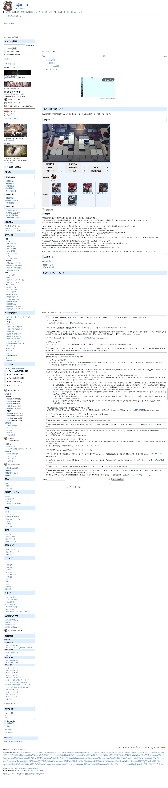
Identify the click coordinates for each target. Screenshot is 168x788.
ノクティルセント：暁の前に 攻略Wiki (93, 760)
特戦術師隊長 (56, 193)
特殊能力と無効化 (12, 294)
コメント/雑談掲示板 (11, 653)
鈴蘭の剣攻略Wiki (107, 760)
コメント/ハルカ (10, 668)
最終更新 (74, 12)
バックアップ (38, 12)
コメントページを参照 (70, 313)
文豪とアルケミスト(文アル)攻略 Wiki (20, 752)
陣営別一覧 (17, 334)
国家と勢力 (8, 552)
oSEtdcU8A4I (74, 416)
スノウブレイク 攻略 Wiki (33, 758)
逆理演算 (14, 355)
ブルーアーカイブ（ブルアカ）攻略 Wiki (42, 754)
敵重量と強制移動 (12, 301)
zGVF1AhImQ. (79, 379)
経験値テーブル (11, 287)
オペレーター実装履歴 (11, 118)
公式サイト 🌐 (8, 162)
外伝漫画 (9, 577)
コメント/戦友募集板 (11, 660)
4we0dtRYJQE (142, 362)
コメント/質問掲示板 (11, 645)
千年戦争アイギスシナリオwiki (41, 761)
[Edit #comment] (64, 272)
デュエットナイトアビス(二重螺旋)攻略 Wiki (141, 761)
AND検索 (31, 45)
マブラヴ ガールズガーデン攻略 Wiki (110, 763)
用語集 (7, 549)
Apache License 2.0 (39, 773)
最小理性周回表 (12, 425)
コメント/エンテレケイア (13, 677)
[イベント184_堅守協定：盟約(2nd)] (17, 72)
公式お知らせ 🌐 (12, 599)
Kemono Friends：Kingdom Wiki (18, 758)
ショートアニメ (11, 574)
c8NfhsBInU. (78, 450)
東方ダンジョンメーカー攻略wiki (122, 761)
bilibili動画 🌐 (46, 261)
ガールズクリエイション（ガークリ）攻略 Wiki (60, 758)
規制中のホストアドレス (14, 217)
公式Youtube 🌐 (9, 140)
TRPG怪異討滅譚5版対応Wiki (13, 764)
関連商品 (8, 589)
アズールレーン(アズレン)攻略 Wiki (58, 752)
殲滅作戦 (8, 423)
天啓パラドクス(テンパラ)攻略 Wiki (117, 755)
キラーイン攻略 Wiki (84, 764)
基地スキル (8, 486)
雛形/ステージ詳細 (59, 392)
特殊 (20, 329)
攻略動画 (56, 66)
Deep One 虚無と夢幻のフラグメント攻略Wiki (21, 754)
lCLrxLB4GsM (108, 466)
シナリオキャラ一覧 (13, 341)
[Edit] (62, 108)
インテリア (8, 488)
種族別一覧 (10, 334)
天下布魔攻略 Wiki (68, 755)
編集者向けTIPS (10, 624)
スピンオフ (8, 572)
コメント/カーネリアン (12, 689)
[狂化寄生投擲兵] (72, 200)
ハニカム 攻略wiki (44, 758)
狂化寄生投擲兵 (72, 205)
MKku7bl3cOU (66, 357)
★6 (8, 319)
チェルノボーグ (11, 428)
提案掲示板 (10, 188)
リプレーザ (11, 115)
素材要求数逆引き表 (13, 270)
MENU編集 (8, 729)
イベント (7, 64)
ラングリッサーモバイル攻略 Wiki (97, 752)
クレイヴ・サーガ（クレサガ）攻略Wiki (112, 757)
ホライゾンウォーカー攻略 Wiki (127, 763)
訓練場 (7, 475)
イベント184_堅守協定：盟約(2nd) (16, 682)
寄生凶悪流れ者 (88, 193)
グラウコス (87, 226)
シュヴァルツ (67, 251)
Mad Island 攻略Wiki (23, 760)
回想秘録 (8, 355)
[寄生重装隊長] (56, 200)
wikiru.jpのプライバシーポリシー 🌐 (11, 774)
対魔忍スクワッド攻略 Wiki (47, 764)
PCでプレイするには (13, 258)
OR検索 (9, 48)
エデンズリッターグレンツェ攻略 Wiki (115, 754)
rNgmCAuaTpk (75, 323)
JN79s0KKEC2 (126, 317)
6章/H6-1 (22, 5)
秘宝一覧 (10, 461)
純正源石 (54, 180)
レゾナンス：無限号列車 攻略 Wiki (11, 761)
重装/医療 (9, 413)
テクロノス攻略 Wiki (35, 764)
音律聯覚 (8, 586)
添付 (46, 12)
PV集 (7, 581)
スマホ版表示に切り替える (12, 16)
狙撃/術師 (9, 415)
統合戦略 (8, 451)
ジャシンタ (8, 655)
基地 (6, 483)
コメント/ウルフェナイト (13, 675)
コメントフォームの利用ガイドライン (17, 231)
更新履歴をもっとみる (11, 703)
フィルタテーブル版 (23, 317)
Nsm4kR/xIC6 (88, 350)
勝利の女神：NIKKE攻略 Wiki (44, 757)
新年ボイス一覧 (10, 536)
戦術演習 (9, 399)
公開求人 (8, 501)
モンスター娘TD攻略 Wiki (102, 755)
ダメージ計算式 (11, 292)
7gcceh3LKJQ (137, 475)
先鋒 (9, 326)
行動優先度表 (11, 246)
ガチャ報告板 (10, 191)
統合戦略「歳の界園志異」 (12, 88)
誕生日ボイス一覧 (10, 541)
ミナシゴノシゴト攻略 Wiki (98, 754)
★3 (8, 321)
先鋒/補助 (9, 418)
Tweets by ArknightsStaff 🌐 (13, 741)
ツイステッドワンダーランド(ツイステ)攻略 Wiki (148, 752)
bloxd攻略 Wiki (57, 764)
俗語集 (13, 549)
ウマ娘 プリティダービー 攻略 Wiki (154, 754)
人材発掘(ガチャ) (10, 499)
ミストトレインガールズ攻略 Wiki (60, 754)
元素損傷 (10, 299)
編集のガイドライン (11, 228)
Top (16, 8)
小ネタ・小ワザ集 (12, 253)
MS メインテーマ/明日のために (15, 368)
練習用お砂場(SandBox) (12, 627)
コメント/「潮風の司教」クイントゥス (17, 680)
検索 (67, 12)
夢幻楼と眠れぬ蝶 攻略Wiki (157, 760)
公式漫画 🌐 (10, 602)
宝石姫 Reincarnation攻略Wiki (80, 757)
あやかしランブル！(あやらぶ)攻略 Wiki (127, 752)
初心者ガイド (11, 241)
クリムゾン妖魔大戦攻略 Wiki (133, 755)
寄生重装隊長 (56, 205)
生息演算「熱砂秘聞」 (12, 468)
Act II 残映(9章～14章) (15, 378)
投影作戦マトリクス (11, 473)
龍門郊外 (9, 430)
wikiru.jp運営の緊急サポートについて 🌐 (30, 774)
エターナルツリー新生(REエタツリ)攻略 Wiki (146, 763)
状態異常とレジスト (13, 297)
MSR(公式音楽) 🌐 (11, 607)
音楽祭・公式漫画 (14, 167)
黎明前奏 (9, 565)
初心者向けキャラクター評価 (15, 280)
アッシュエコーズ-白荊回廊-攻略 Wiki (110, 758)
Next (165, 56)
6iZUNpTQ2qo (83, 365)
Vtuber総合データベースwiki (26, 761)
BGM (7, 584)
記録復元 (8, 394)
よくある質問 (11, 251)
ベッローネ (11, 113)
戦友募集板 (10, 186)
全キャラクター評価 (13, 282)
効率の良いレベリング (13, 263)
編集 (13, 12)
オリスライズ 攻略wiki (78, 760)
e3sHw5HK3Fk (148, 424)
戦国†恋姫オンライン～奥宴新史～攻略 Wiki (135, 754)
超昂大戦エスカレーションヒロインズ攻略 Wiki (80, 754)
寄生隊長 (72, 193)
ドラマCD (10, 579)
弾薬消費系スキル (12, 304)
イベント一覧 (12, 458)
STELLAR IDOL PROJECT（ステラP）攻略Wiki (60, 763)
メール (7, 521)
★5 (11, 319)
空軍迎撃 (9, 406)
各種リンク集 (9, 609)
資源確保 (9, 403)
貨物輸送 (9, 408)
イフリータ (57, 251)
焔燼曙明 (9, 569)
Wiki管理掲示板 (11, 215)
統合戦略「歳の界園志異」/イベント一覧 (18, 684)
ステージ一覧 (12, 456)
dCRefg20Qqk (67, 435)
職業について (11, 277)
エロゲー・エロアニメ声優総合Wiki (80, 763)
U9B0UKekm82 (157, 454)
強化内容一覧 (11, 360)
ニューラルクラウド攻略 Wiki (31, 755)
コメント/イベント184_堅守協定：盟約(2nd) (19, 647)
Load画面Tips (9, 524)
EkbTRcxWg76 (107, 328)
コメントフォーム (51, 69)
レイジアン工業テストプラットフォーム (19, 449)
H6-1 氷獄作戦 (50, 60)
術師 (9, 329)
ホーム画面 (8, 526)
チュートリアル (13, 385)
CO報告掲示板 (11, 210)
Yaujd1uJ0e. (57, 403)
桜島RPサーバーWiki (12, 760)
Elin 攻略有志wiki (68, 761)
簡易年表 (8, 554)
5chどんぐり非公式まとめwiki (143, 760)
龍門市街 (9, 432)
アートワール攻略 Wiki (111, 752)
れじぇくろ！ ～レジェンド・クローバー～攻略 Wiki (51, 755)
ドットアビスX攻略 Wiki (136, 764)
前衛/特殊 (9, 420)
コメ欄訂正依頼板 (12, 213)
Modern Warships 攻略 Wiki (94, 758)
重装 (16, 326)
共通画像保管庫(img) (11, 620)
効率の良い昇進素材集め (14, 265)
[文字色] (67, 487)
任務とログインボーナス (13, 519)
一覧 (63, 12)
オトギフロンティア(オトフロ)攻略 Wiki (39, 752)
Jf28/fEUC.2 (88, 338)
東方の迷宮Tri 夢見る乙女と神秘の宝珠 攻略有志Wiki (35, 763)
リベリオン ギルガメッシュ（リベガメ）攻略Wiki (123, 760)
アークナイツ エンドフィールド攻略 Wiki (151, 755)
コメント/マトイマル (11, 662)
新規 (59, 12)
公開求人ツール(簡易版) (14, 503)
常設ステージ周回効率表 (14, 268)
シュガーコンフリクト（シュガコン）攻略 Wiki (84, 755)
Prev (43, 56)
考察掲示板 (10, 183)
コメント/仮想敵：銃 (11, 670)
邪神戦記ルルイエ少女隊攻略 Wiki (70, 764)
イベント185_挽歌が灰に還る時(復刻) (17, 687)
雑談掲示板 (10, 181)
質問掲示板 (10, 198)
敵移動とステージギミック (15, 309)
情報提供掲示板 (11, 201)
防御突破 (9, 401)
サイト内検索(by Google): (12, 54)
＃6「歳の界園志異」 (13, 454)
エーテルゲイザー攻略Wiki (128, 757)
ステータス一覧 (10, 346)
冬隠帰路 (9, 567)
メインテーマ (46, 51)
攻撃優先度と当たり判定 (14, 306)
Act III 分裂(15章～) (14, 382)
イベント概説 (11, 275)
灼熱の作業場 (11, 435)
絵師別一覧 (17, 336)
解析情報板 (10, 203)
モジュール (8, 358)
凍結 (27, 12)
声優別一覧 (10, 336)
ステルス (16, 299)
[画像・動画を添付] (79, 487)
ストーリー (16, 552)
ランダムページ (9, 726)
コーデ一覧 (8, 350)
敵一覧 (7, 512)
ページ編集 (8, 732)
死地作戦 (52, 63)
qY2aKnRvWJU (112, 389)
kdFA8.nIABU (158, 460)
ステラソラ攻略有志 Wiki (95, 763)
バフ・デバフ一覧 (12, 289)
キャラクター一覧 (10, 317)
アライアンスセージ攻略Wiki (95, 757)
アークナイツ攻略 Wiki (83, 752)
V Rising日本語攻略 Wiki (30, 757)
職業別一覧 (10, 324)
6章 (20, 8)
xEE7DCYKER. (139, 410)
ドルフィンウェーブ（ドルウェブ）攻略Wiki (62, 757)
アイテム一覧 (9, 514)
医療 (13, 329)
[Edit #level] (60, 108)
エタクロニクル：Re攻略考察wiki (106, 761)
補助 (16, 329)
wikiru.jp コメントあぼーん (9, 773)
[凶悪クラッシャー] (103, 187)
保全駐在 (8, 444)
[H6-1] (76, 142)
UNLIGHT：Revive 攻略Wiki (145, 758)
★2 (11, 321)
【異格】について (10, 348)
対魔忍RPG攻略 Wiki (72, 752)
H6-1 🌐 (51, 267)
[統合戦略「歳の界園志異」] (17, 84)
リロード (52, 12)
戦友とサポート (11, 248)
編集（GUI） (20, 12)
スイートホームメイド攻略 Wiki (79, 758)
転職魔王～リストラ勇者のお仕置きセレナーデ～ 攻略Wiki (42, 760)
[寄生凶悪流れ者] (87, 187)
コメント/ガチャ (10, 694)
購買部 (7, 496)
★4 (14, 319)
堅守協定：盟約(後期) (10, 76)
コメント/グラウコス (11, 672)
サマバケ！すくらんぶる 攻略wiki (64, 760)
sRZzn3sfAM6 (90, 420)
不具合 (9, 256)
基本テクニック (11, 243)
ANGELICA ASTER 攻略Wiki (56, 761)
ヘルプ (80, 12)
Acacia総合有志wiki (94, 764)
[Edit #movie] (53, 256)
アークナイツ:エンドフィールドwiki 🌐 (17, 611)
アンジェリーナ (97, 226)
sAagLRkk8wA (112, 344)
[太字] (75, 487)
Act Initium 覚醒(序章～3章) (17, 371)
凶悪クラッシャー (103, 193)
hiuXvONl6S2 (80, 446)
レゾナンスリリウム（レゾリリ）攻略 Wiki (120, 764)
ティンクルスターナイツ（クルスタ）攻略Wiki (146, 757)
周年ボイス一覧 (10, 539)
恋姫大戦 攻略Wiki (25, 764)
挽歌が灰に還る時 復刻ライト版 (14, 94)
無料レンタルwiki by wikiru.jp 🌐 (30, 768)
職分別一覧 (10, 331)
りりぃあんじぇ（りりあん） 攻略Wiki (129, 758)
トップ (6, 12)
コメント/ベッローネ (11, 692)
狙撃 (20, 326)
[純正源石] (54, 176)
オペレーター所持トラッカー (15, 343)
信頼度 (7, 353)
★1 (14, 321)
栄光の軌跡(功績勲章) (12, 516)
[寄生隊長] (72, 187)
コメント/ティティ (11, 696)
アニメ (7, 562)
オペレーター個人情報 (13, 338)
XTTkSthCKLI (121, 334)
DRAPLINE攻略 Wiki (104, 764)
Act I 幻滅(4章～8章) (15, 374)
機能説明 (10, 723)
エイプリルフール (10, 534)
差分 (31, 12)
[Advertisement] (102, 31)
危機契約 (8, 470)
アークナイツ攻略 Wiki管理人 (16, 768)
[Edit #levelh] (53, 119)
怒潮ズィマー (9, 699)
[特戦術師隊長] (56, 187)
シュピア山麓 (11, 446)
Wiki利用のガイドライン (12, 226)
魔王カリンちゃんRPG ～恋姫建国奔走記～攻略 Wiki (85, 761)
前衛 (13, 326)
